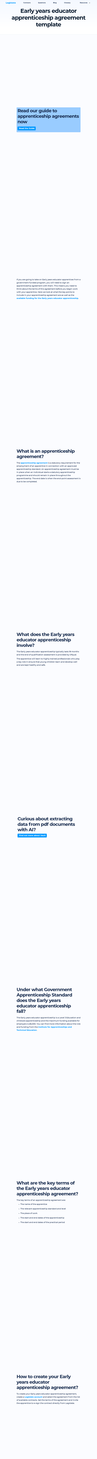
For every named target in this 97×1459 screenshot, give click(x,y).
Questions (42, 2)
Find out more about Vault (32, 836)
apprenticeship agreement (34, 463)
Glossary (67, 2)
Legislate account (33, 1397)
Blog (55, 2)
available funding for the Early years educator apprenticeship (47, 298)
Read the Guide (27, 128)
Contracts (27, 2)
